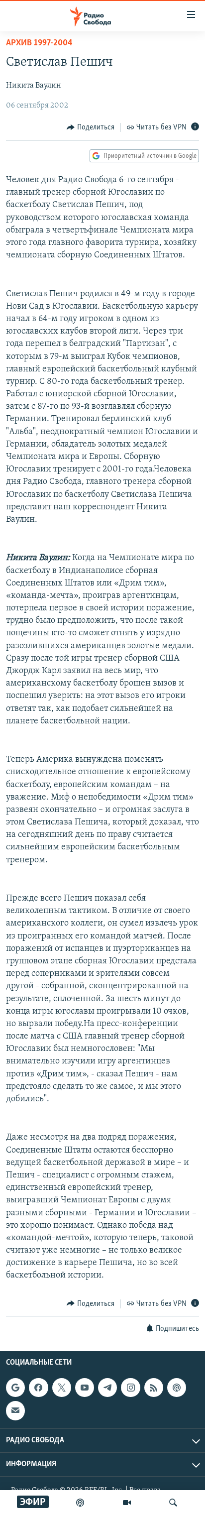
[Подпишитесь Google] (15, 1387)
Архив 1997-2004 (39, 43)
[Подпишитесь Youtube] (84, 1387)
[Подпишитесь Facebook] (38, 1387)
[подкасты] (80, 1502)
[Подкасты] (176, 1387)
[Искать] (173, 1502)
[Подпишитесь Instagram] (130, 1387)
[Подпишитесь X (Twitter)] (61, 1387)
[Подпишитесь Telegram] (107, 1387)
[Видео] (127, 1502)
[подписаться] (15, 1410)
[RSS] (153, 1387)
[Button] (90, 127)
